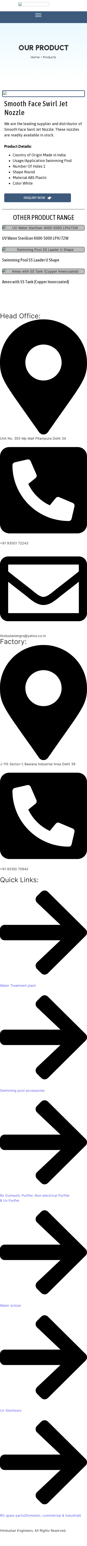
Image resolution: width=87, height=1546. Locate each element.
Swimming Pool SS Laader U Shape (30, 260)
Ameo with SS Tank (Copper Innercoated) (35, 281)
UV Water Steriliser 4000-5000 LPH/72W (35, 238)
